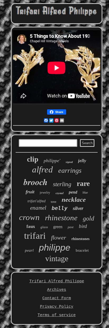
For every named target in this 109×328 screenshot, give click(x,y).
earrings (69, 170)
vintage (56, 258)
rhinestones (80, 239)
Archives (56, 290)
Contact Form (56, 298)
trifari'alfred (37, 201)
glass (44, 227)
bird (83, 226)
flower (58, 237)
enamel (38, 208)
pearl (29, 250)
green (57, 226)
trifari (35, 236)
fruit (30, 191)
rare (83, 183)
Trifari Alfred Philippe (56, 281)
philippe (54, 247)
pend (73, 192)
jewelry (45, 192)
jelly (82, 160)
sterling (62, 184)
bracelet (82, 250)
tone (53, 201)
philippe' (52, 160)
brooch (36, 182)
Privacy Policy (56, 306)
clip (32, 159)
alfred (42, 169)
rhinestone (61, 217)
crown (29, 217)
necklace (74, 199)
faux (30, 226)
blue (85, 192)
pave (71, 227)
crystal (59, 193)
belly (59, 208)
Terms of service (57, 315)
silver (78, 208)
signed (69, 162)
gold (88, 218)
